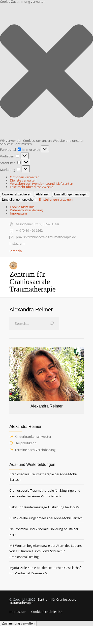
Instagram (17, 243)
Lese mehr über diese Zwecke (31, 186)
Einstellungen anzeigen (70, 194)
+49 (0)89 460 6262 (29, 231)
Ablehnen (42, 194)
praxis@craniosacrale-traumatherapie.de (46, 237)
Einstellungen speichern (19, 199)
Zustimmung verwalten (18, 623)
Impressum (18, 213)
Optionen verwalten (24, 177)
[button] (46, 71)
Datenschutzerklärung (26, 210)
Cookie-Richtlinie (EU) (46, 611)
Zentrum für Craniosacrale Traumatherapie (42, 601)
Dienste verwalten (23, 180)
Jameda (15, 251)
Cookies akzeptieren (16, 194)
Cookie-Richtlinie (22, 207)
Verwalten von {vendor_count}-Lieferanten (41, 183)
